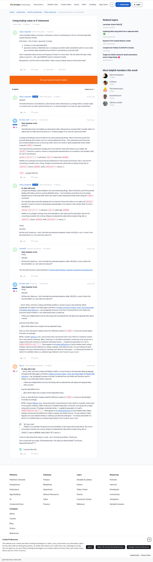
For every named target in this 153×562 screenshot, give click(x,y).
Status (12, 528)
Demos (80, 494)
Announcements (109, 27)
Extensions (14, 489)
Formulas (106, 51)
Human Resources (51, 494)
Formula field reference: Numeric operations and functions (71, 270)
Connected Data (16, 504)
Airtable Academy (84, 479)
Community (20, 12)
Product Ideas (66, 4)
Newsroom (14, 533)
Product (46, 479)
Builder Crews (53, 4)
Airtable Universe (117, 504)
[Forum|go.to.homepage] (20, 4)
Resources (114, 474)
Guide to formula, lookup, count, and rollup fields (75, 307)
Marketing (47, 484)
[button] (123, 4)
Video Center (82, 489)
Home (12, 12)
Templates (114, 499)
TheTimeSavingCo (116, 88)
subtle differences (62, 344)
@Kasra (34, 337)
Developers (114, 489)
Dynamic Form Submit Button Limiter (117, 41)
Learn (79, 474)
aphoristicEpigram (116, 75)
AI (10, 499)
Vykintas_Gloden (115, 102)
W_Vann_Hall (24, 120)
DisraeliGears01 (115, 95)
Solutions (47, 474)
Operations (47, 489)
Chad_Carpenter (25, 32)
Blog (11, 523)
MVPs (84, 4)
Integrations (15, 484)
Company (14, 508)
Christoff (22, 248)
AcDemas (113, 82)
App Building (15, 494)
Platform (13, 474)
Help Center (103, 4)
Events (76, 4)
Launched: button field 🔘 (112, 24)
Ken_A (21, 365)
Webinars (81, 504)
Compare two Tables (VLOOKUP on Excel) (118, 48)
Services (113, 484)
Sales (45, 499)
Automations (108, 60)
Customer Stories (84, 499)
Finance (46, 504)
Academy (92, 4)
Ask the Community (34, 12)
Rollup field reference (30, 310)
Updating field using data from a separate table (120, 31)
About (12, 513)
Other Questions (50, 12)
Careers (13, 518)
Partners (113, 479)
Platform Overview (17, 479)
